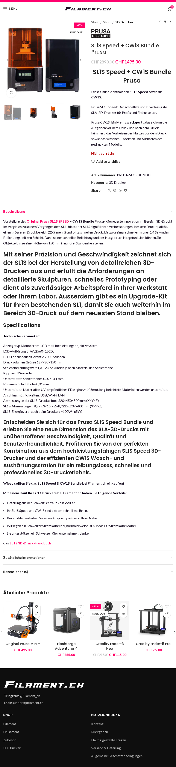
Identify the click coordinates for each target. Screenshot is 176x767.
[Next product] (170, 22)
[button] (7, 60)
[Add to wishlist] (36, 606)
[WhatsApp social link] (120, 190)
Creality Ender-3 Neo (110, 646)
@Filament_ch (30, 696)
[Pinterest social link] (115, 190)
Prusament (11, 732)
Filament (9, 724)
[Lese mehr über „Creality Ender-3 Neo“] (123, 614)
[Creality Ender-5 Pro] (153, 620)
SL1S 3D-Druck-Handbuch (30, 543)
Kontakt (97, 724)
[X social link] (109, 190)
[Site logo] (88, 8)
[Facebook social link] (103, 190)
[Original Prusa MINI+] (22, 620)
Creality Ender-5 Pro (153, 643)
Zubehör (9, 740)
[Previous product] (159, 22)
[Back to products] (165, 22)
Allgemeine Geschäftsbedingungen (117, 756)
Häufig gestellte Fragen (108, 740)
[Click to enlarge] (11, 93)
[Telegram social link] (125, 190)
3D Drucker (124, 22)
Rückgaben (99, 732)
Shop (107, 22)
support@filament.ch (27, 703)
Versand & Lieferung (106, 748)
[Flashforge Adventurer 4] (66, 620)
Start (95, 22)
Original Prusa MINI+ (23, 643)
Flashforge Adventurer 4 (66, 646)
